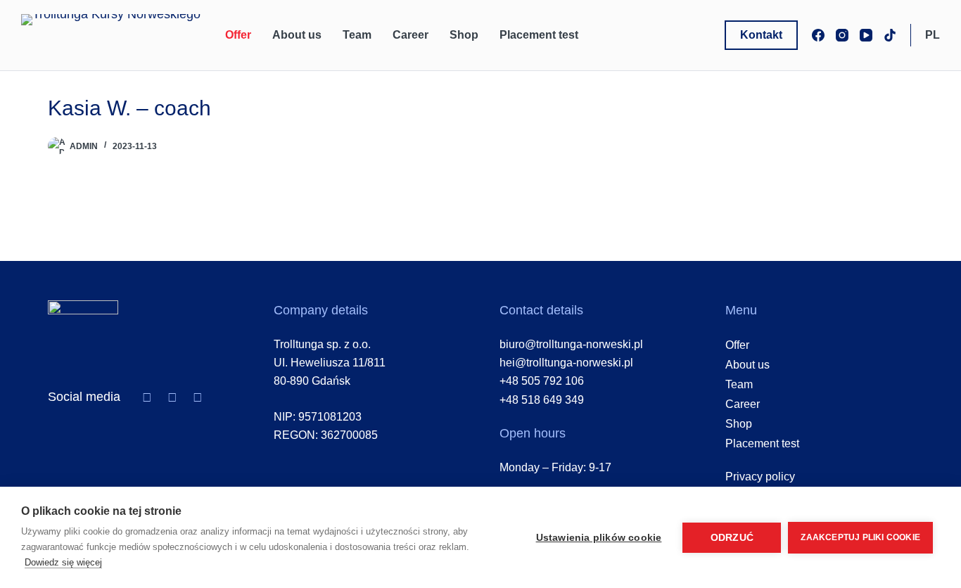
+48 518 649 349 (541, 400)
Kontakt (761, 35)
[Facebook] (818, 35)
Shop (464, 35)
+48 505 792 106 (541, 381)
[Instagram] (842, 35)
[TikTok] (890, 35)
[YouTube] (866, 35)
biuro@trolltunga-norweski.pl (571, 344)
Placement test (538, 35)
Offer (238, 35)
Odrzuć (732, 537)
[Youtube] (197, 397)
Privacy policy (760, 476)
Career (410, 35)
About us (297, 35)
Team (357, 35)
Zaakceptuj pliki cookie (860, 537)
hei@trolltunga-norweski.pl (566, 363)
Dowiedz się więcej (63, 562)
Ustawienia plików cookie (599, 537)
